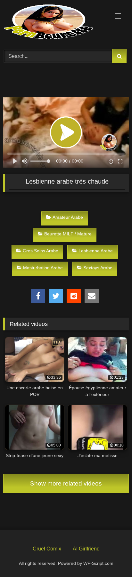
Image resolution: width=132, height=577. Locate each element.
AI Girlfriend (86, 548)
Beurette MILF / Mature (68, 233)
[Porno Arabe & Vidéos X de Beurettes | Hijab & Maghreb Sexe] (54, 22)
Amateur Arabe (68, 217)
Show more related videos (66, 483)
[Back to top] (112, 557)
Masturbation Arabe (43, 267)
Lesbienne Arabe (95, 250)
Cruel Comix (47, 548)
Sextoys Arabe (97, 267)
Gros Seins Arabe (40, 250)
